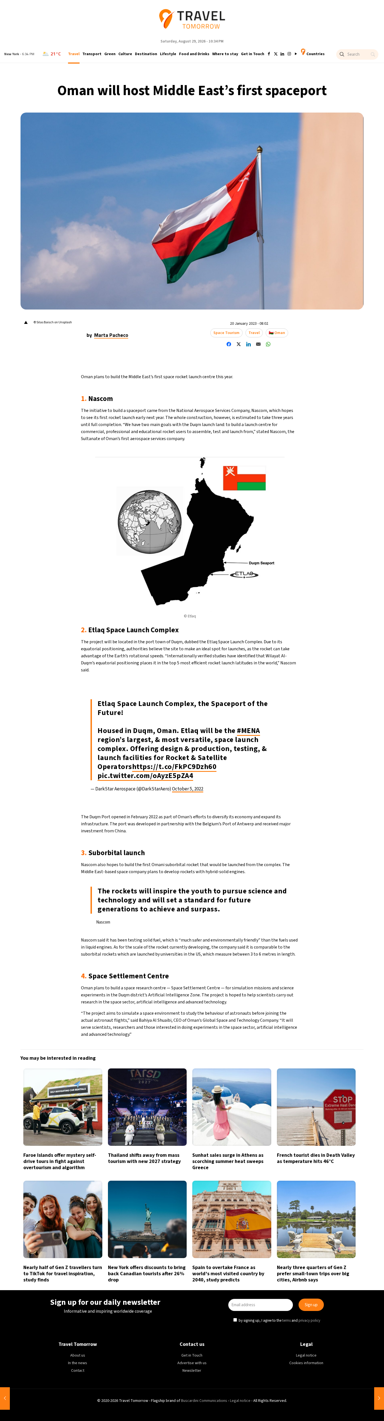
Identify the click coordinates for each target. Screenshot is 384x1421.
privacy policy (269, 736)
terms (246, 736)
